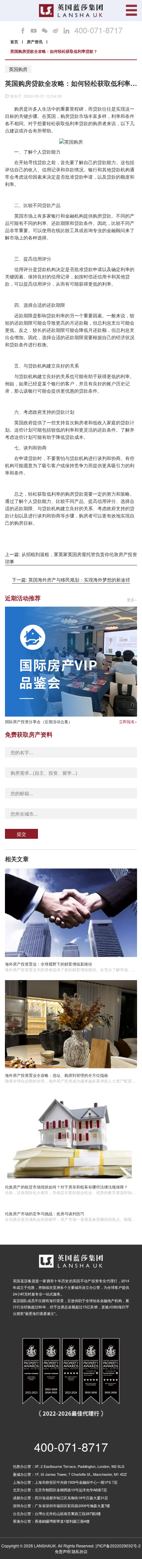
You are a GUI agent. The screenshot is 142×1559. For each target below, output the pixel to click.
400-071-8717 (98, 30)
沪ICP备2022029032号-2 (118, 1545)
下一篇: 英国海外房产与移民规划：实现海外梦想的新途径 (71, 579)
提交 (21, 834)
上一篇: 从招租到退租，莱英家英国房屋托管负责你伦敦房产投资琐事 (71, 558)
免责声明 (63, 1551)
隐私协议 (80, 1551)
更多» (132, 600)
